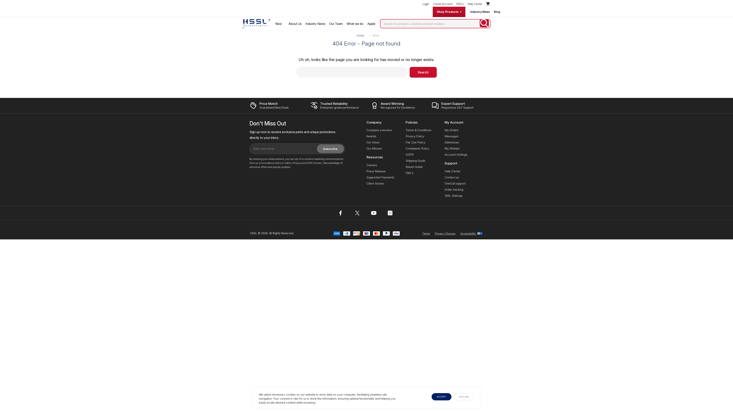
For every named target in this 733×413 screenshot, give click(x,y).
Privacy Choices (445, 233)
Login (425, 4)
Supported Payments (380, 177)
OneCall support (455, 183)
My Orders (452, 130)
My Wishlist (452, 148)
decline (464, 397)
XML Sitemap (454, 196)
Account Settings (456, 154)
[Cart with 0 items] (488, 4)
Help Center (475, 4)
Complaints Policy (417, 148)
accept (441, 397)
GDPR (410, 154)
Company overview (379, 130)
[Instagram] (390, 213)
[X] (357, 213)
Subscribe (330, 149)
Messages (452, 136)
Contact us (452, 177)
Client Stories (375, 183)
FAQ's (460, 4)
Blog (497, 11)
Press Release (376, 171)
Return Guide (414, 167)
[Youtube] (373, 213)
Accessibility (468, 233)
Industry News (480, 11)
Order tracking (454, 189)
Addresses (452, 142)
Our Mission (374, 148)
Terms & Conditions (418, 130)
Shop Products (448, 12)
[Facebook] (341, 213)
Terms (426, 233)
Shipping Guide (415, 161)
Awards (371, 136)
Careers (371, 165)
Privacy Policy (415, 136)
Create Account (443, 4)
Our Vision (373, 142)
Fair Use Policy (415, 142)
